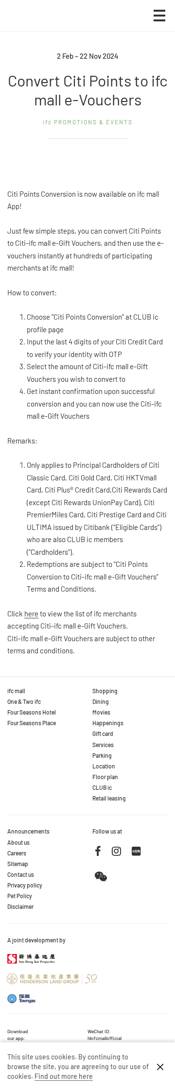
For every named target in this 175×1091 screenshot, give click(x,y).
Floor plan (105, 776)
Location (103, 766)
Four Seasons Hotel (31, 712)
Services (103, 744)
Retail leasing (109, 798)
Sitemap (17, 863)
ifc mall (16, 690)
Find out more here (64, 1076)
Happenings (107, 722)
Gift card (102, 733)
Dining (100, 701)
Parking (102, 755)
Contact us (20, 874)
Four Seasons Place (31, 722)
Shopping (105, 690)
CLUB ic (102, 787)
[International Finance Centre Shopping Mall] (37, 22)
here (31, 613)
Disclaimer (20, 906)
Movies (101, 712)
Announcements (28, 831)
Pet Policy (19, 895)
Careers (16, 853)
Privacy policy (24, 885)
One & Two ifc (24, 701)
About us (18, 842)
